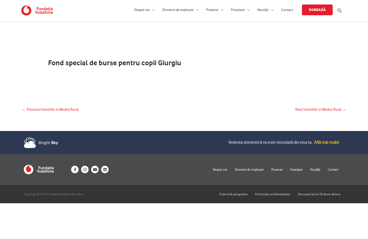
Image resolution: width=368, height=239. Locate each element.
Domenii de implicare (178, 10)
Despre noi (142, 10)
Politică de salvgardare (233, 194)
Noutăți (263, 10)
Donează (317, 10)
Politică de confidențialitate (272, 194)
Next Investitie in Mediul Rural (320, 109)
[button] (340, 11)
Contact (287, 10)
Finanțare (238, 10)
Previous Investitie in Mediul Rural (50, 109)
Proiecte (212, 10)
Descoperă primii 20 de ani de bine (319, 194)
